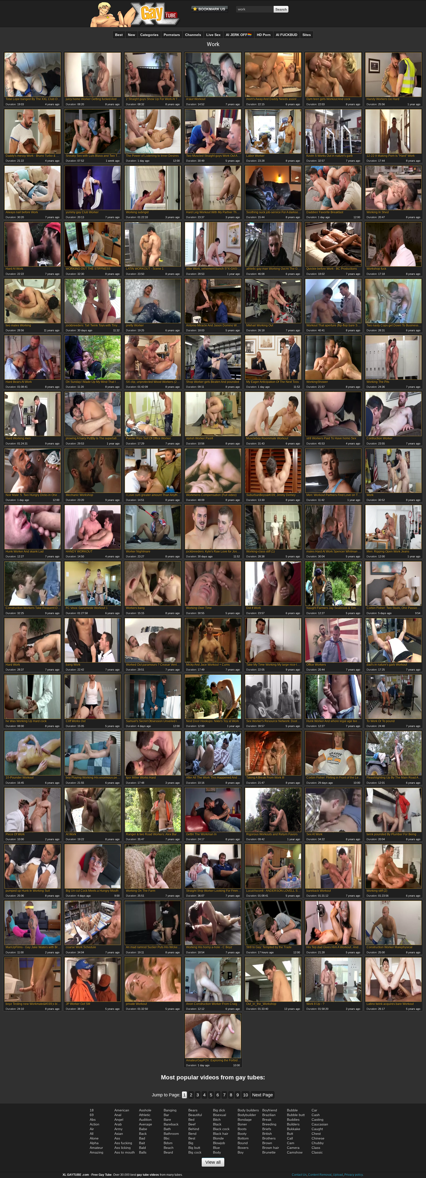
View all (213, 1162)
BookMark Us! (209, 9)
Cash (316, 1115)
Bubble (292, 1110)
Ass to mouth (124, 1152)
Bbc (167, 1138)
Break (266, 1119)
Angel (118, 1119)
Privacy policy (353, 1175)
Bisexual (219, 1115)
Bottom (243, 1138)
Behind (193, 1129)
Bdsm (168, 1143)
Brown (267, 1143)
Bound (243, 1143)
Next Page (262, 1094)
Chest (316, 1133)
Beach (169, 1147)
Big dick (219, 1110)
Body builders (248, 1110)
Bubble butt (296, 1115)
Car (314, 1110)
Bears (192, 1110)
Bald (142, 1147)
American (121, 1110)
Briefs (266, 1129)
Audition (145, 1119)
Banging (170, 1110)
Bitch (217, 1119)
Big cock (194, 1152)
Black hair (220, 1133)
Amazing (96, 1152)
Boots (242, 1129)
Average (145, 1124)
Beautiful (195, 1115)
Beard (168, 1152)
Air (92, 1129)
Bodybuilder (247, 1115)
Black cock (221, 1129)
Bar (166, 1115)
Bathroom (171, 1133)
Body (217, 1152)
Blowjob (219, 1143)
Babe (143, 1129)
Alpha (94, 1143)
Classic (317, 1152)
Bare (167, 1119)
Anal (117, 1115)
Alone (94, 1138)
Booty (242, 1133)
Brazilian (269, 1115)
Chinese (318, 1138)
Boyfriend (269, 1110)
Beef (191, 1124)
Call (290, 1138)
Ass (117, 1138)
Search (281, 9)
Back (143, 1133)
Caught (317, 1129)
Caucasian (320, 1124)
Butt (290, 1133)
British (267, 1133)
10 (245, 1094)
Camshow (294, 1152)
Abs (93, 1119)
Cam (290, 1143)
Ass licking (122, 1147)
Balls (142, 1152)
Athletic (144, 1115)
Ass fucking (123, 1143)
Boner (242, 1124)
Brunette (269, 1152)
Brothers (269, 1138)
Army (118, 1129)
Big (190, 1143)
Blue (216, 1147)
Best (191, 1138)
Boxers (243, 1147)
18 (92, 1110)
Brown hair (270, 1147)
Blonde (218, 1138)
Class (316, 1147)
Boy (241, 1152)
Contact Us (299, 1175)
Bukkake (293, 1129)
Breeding (269, 1124)
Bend (192, 1133)
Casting (317, 1119)
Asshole (145, 1110)
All (91, 1133)
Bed (191, 1119)
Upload (338, 1175)
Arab (118, 1124)
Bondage (245, 1119)
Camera (293, 1147)
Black (217, 1124)
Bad (142, 1138)
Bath (167, 1129)
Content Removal (320, 1175)
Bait (142, 1143)
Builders (293, 1124)
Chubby (318, 1143)
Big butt (194, 1147)
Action (94, 1124)
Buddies (293, 1119)
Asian (118, 1133)
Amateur (96, 1147)
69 (92, 1115)
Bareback (171, 1124)
